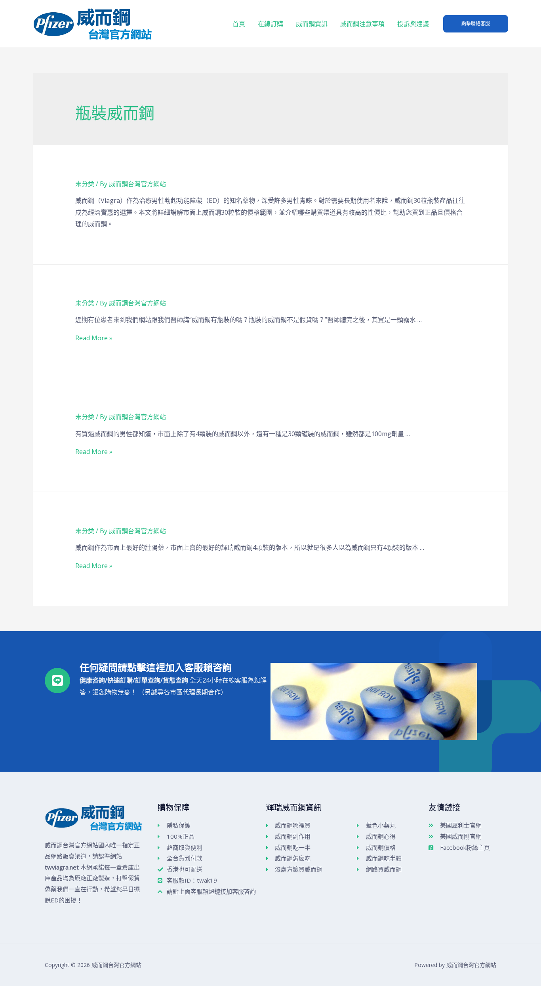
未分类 (84, 183)
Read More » (93, 338)
